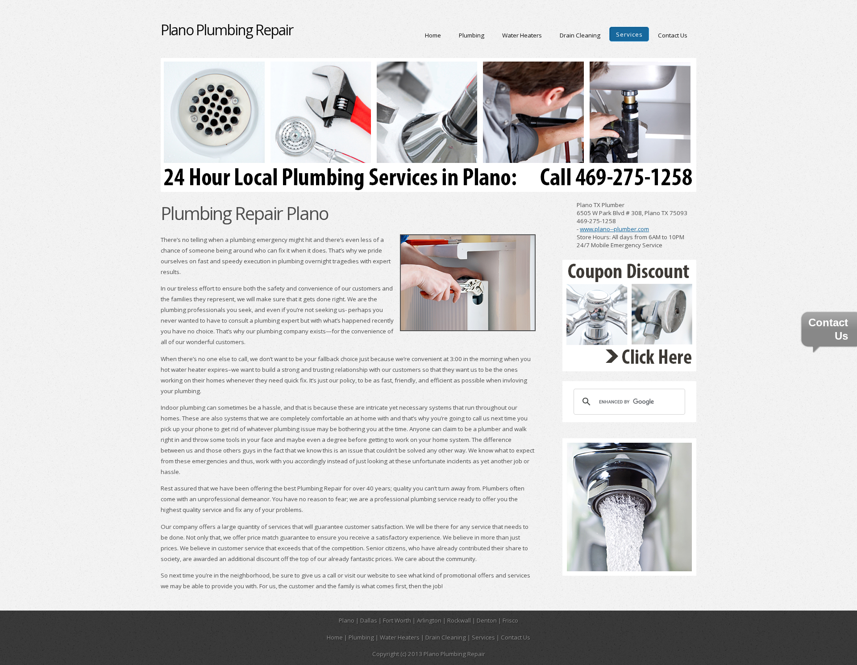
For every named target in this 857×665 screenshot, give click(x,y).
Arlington (429, 620)
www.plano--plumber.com (614, 229)
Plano (346, 620)
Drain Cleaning (580, 35)
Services (629, 34)
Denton (487, 620)
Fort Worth (397, 620)
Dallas (368, 620)
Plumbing (471, 35)
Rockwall (459, 620)
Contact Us (672, 35)
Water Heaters (522, 35)
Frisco (510, 620)
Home (433, 35)
